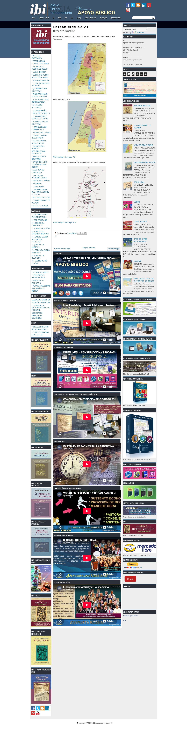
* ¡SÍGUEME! (36, 184)
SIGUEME (137, 261)
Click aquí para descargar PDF (64, 157)
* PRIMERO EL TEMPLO (41, 133)
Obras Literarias (90, 17)
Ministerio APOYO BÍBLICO (85, 723)
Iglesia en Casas (116, 17)
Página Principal (89, 248)
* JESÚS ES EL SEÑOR (41, 181)
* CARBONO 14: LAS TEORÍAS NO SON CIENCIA (39, 164)
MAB (59, 17)
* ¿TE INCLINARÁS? (39, 110)
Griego (79, 17)
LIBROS (137, 202)
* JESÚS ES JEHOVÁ (40, 206)
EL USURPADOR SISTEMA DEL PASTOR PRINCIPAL (41, 307)
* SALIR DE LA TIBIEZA (41, 113)
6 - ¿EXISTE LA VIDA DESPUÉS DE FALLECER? (40, 239)
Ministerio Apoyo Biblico (130, 616)
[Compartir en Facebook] (85, 233)
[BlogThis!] (80, 233)
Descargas (103, 17)
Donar (130, 579)
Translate (140, 33)
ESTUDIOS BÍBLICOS (142, 106)
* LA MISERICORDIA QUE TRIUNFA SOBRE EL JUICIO (40, 192)
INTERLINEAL (139, 182)
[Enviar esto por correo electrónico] (78, 233)
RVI (66, 17)
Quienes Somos (44, 17)
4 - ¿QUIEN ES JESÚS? (41, 228)
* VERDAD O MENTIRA (40, 80)
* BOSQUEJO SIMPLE (40, 272)
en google (99, 723)
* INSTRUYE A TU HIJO (40, 197)
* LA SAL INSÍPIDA (39, 72)
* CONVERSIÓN (38, 187)
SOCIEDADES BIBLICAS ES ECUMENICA (37, 315)
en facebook (108, 723)
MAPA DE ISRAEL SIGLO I (144, 145)
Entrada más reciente (62, 249)
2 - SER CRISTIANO (39, 220)
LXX (72, 17)
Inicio (33, 17)
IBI (53, 17)
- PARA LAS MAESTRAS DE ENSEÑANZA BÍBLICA (41, 288)
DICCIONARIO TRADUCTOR (144, 162)
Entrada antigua (113, 249)
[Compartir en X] (83, 233)
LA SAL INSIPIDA (140, 222)
